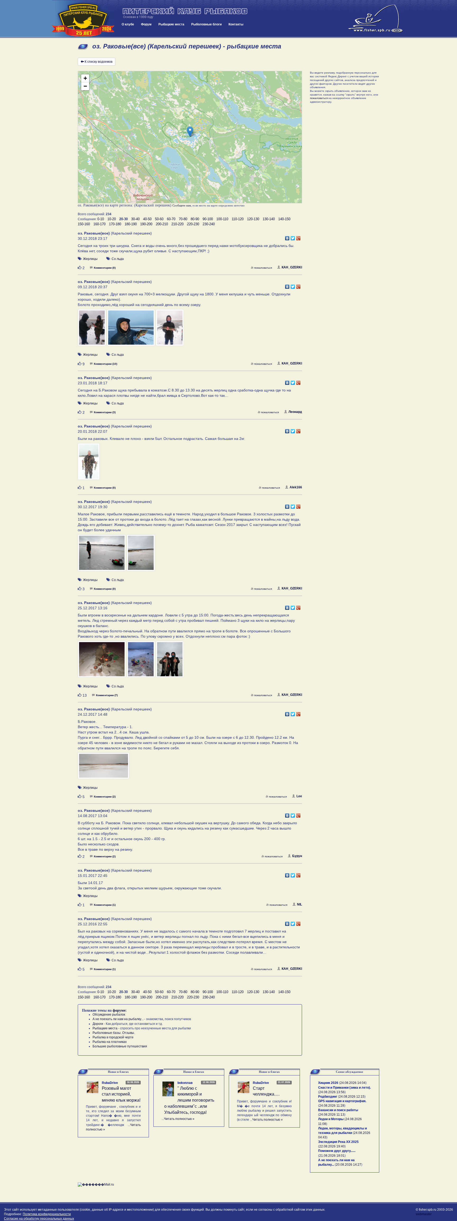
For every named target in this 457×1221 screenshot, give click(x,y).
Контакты (236, 24)
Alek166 (296, 487)
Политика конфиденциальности (47, 1214)
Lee (299, 796)
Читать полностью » (179, 1119)
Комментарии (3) (105, 412)
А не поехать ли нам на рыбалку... (118, 1019)
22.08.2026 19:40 (332, 1146)
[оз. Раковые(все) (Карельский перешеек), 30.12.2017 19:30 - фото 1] (102, 555)
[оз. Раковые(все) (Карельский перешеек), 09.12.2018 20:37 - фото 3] (170, 330)
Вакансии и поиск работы (338, 1110)
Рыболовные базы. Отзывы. (114, 1033)
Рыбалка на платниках (110, 1042)
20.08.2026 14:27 (348, 1164)
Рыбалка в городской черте (113, 1037)
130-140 (269, 219)
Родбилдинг (327, 1096)
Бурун (297, 856)
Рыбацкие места (171, 24)
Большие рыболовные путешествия (120, 1046)
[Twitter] (293, 237)
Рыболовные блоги (206, 24)
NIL (299, 904)
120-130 (253, 219)
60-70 (171, 219)
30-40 (135, 219)
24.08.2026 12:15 (351, 1096)
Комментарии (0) (105, 267)
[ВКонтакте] (287, 237)
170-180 (115, 224)
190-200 (146, 224)
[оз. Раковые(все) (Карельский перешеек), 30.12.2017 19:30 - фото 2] (141, 555)
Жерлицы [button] (90, 259)
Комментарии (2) (105, 796)
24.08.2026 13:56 (332, 1092)
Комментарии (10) (105, 363)
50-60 (159, 219)
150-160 (84, 224)
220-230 (193, 224)
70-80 (183, 219)
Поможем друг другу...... (336, 1151)
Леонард (295, 412)
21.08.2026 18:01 (332, 1155)
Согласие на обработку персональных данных (39, 1218)
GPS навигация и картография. (342, 1101)
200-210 (162, 224)
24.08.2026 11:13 (331, 1114)
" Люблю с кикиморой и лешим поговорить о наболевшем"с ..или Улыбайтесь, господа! (189, 1100)
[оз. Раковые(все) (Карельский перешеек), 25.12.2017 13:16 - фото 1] (102, 662)
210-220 (177, 224)
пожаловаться (263, 267)
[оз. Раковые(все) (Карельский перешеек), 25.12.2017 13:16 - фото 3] (170, 662)
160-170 (99, 224)
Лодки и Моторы (331, 1119)
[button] (190, 131)
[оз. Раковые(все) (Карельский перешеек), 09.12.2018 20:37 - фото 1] (92, 330)
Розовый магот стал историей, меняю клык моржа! (121, 1094)
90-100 (208, 219)
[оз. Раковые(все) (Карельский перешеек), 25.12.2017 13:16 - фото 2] (141, 662)
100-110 (222, 219)
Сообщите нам (181, 205)
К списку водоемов (98, 62)
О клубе (128, 24)
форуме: (120, 1010)
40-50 (147, 219)
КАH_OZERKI (292, 267)
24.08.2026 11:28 (331, 1105)
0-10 (100, 219)
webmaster (424, 1214)
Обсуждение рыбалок (109, 1014)
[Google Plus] (298, 237)
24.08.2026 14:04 (352, 1083)
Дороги (98, 1024)
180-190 (131, 224)
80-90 (195, 219)
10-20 (111, 219)
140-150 (284, 219)
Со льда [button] (118, 259)
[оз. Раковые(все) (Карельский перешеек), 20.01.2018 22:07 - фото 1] (89, 464)
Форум (146, 24)
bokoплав (185, 1083)
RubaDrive (110, 1083)
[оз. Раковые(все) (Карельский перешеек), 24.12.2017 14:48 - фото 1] (103, 768)
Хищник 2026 (328, 1083)
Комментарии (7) (107, 695)
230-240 (209, 224)
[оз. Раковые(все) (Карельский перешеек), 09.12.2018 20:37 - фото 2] (131, 330)
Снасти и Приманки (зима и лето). (344, 1087)
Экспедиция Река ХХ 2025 (338, 1142)
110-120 (238, 219)
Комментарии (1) (105, 904)
